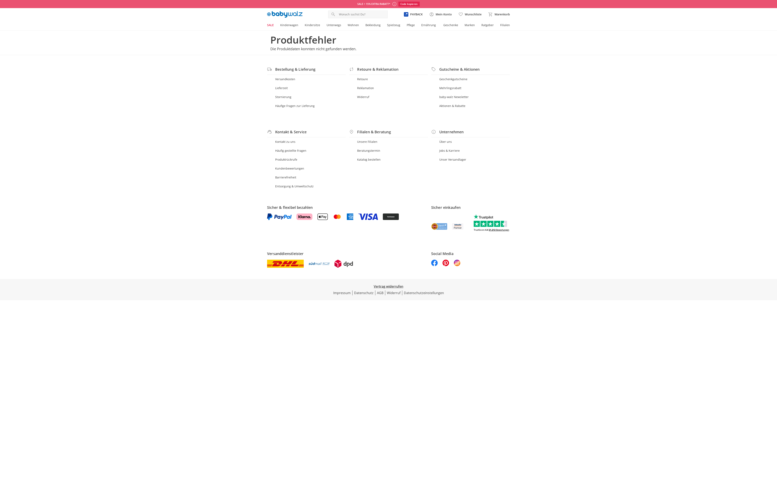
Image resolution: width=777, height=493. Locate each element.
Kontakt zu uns (285, 142)
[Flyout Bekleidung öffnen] (382, 25)
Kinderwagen (289, 25)
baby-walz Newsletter (454, 97)
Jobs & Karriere (449, 151)
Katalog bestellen (369, 159)
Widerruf (363, 97)
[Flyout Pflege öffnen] (416, 25)
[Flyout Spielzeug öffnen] (401, 25)
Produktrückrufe (286, 159)
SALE (270, 25)
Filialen (505, 25)
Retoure (362, 79)
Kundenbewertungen (289, 168)
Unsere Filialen (367, 142)
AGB (380, 293)
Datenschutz (364, 293)
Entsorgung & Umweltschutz (294, 186)
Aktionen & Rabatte (452, 106)
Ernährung (428, 25)
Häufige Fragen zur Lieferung (295, 106)
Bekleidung (373, 25)
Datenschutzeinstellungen (424, 293)
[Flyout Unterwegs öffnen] (342, 25)
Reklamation (365, 88)
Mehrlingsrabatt (450, 88)
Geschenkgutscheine (453, 79)
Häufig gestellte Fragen (290, 151)
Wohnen (353, 25)
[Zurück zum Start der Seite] (772, 464)
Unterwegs (334, 25)
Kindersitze (312, 25)
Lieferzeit (281, 88)
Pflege (411, 25)
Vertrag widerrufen (388, 286)
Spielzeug (393, 25)
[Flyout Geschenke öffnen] (459, 25)
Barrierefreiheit (285, 177)
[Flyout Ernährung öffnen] (437, 25)
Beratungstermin (368, 151)
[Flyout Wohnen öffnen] (360, 25)
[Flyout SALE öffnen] (275, 25)
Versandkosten (285, 79)
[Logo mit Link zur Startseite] (285, 14)
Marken (470, 25)
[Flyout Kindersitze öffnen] (321, 25)
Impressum (342, 293)
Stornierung (283, 97)
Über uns (445, 142)
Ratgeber (487, 25)
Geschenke (450, 25)
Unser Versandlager (452, 159)
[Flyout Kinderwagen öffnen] (299, 25)
